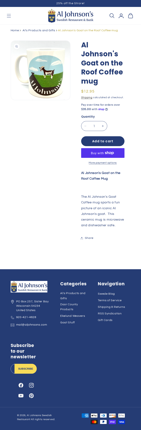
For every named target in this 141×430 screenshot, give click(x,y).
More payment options (103, 163)
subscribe (25, 368)
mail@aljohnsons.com (31, 324)
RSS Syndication (110, 313)
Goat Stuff (67, 322)
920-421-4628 (26, 317)
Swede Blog (106, 293)
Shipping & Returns (111, 306)
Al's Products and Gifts (39, 30)
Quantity (88, 117)
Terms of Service (110, 300)
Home (15, 30)
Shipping (86, 97)
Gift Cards (105, 320)
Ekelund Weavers (72, 315)
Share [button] (89, 237)
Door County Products (69, 307)
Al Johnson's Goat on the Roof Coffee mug (88, 30)
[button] (9, 15)
